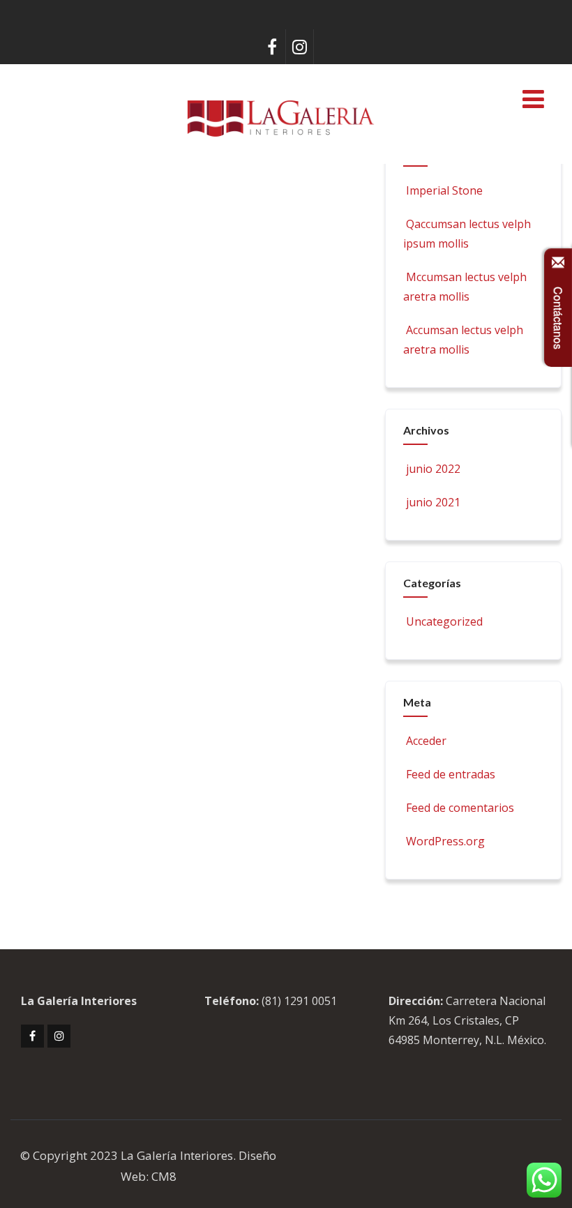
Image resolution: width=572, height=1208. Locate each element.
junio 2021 (433, 502)
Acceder (426, 740)
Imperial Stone (444, 190)
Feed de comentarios (460, 807)
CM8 (163, 1176)
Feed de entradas (450, 774)
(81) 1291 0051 (299, 1001)
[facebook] (272, 46)
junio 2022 (433, 468)
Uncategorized (444, 621)
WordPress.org (445, 841)
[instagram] (300, 46)
